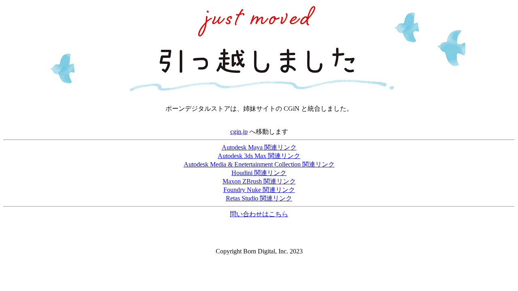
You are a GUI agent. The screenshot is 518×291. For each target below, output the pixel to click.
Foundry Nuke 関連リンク (259, 189)
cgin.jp (239, 131)
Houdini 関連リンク (259, 172)
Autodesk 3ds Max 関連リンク (259, 155)
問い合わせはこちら (259, 214)
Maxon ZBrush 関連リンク (259, 181)
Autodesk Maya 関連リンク (259, 147)
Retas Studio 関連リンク (259, 198)
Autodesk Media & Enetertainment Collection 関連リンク (259, 164)
